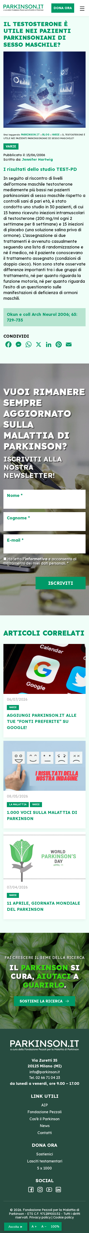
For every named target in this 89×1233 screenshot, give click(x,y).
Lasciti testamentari (44, 1161)
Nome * (15, 495)
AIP (44, 1105)
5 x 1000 (44, 1168)
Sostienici (44, 1154)
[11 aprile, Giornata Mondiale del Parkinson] (44, 857)
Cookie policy (63, 1217)
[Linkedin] (58, 1191)
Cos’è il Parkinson (44, 1119)
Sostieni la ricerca (41, 1001)
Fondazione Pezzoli (44, 1112)
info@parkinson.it (44, 1072)
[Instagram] (40, 1191)
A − (43, 1226)
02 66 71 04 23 (48, 1077)
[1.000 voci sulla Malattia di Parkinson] (44, 766)
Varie (11, 146)
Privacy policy (40, 1217)
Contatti (44, 1132)
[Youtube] (49, 1191)
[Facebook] (31, 1191)
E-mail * (15, 540)
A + (34, 1226)
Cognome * (18, 518)
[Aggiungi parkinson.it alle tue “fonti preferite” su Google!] (44, 669)
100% (55, 1226)
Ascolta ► (15, 1226)
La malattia (17, 804)
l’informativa (35, 559)
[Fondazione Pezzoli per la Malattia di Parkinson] (24, 8)
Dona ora (63, 8)
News (45, 1125)
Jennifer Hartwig (37, 159)
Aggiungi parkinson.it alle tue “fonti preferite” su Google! (41, 721)
